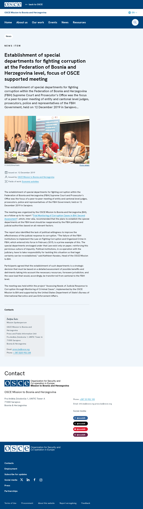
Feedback (85, 503)
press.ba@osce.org (21, 349)
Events (52, 22)
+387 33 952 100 (87, 399)
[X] (22, 480)
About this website (46, 503)
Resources (79, 22)
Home (8, 22)
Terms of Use (10, 503)
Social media (10, 479)
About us (22, 22)
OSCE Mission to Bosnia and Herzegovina (25, 12)
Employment (10, 468)
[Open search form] (135, 22)
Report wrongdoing (68, 503)
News (65, 22)
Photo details (84, 165)
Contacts (9, 463)
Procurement (27, 503)
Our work (38, 22)
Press (7, 485)
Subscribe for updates (15, 474)
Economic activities (30, 181)
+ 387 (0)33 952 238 (22, 352)
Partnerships (11, 491)
